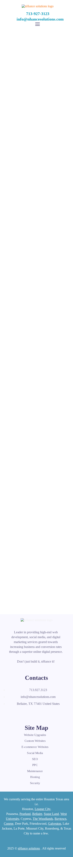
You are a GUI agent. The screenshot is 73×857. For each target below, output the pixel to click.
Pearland (25, 814)
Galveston (54, 823)
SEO (35, 758)
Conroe (8, 823)
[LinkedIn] (29, 713)
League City (42, 809)
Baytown (60, 818)
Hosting (35, 777)
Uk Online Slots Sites (36, 401)
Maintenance (35, 771)
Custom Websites (35, 741)
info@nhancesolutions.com (40, 19)
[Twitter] (20, 713)
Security (35, 783)
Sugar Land (51, 814)
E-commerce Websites (34, 747)
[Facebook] (11, 713)
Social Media (35, 753)
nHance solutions (29, 848)
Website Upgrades (35, 735)
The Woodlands (43, 818)
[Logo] (38, 6)
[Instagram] (38, 713)
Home (9, 72)
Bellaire (37, 814)
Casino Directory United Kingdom (36, 176)
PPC (35, 765)
